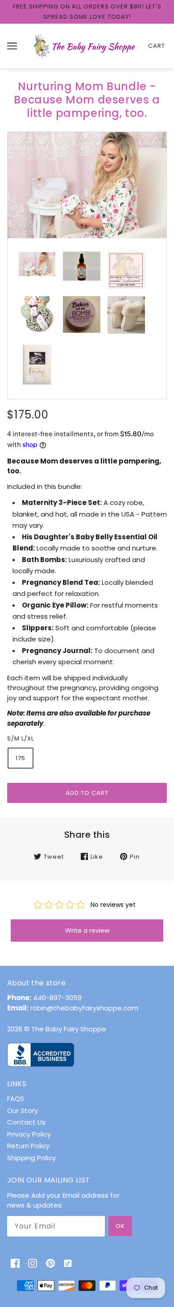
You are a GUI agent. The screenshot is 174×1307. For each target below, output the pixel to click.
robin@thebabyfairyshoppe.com (84, 1008)
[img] (15, 1263)
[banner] (85, 45)
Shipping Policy (31, 1157)
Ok (120, 1226)
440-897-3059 (57, 997)
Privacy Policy (29, 1134)
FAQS (15, 1098)
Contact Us (26, 1122)
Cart (156, 45)
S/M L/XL (20, 738)
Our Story (22, 1110)
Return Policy (28, 1145)
